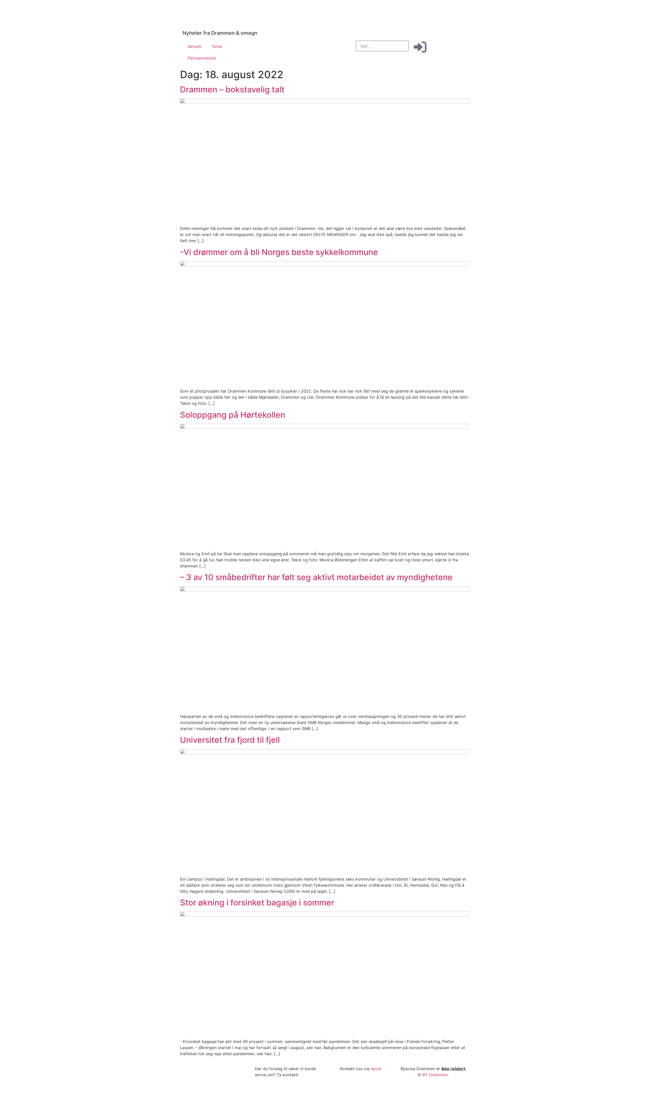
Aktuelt (194, 46)
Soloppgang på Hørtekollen (232, 415)
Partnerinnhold (202, 58)
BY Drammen (434, 1074)
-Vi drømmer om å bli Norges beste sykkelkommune (279, 252)
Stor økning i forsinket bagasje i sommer (257, 902)
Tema (216, 46)
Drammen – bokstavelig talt (232, 89)
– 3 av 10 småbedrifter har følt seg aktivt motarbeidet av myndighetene (316, 577)
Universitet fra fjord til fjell (230, 740)
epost (376, 1068)
